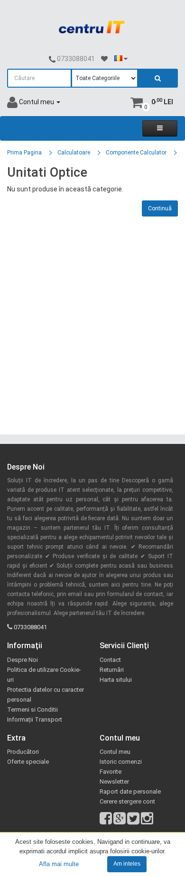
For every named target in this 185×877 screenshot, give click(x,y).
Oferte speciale (28, 761)
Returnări (112, 669)
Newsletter (114, 781)
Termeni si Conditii (32, 709)
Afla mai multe (59, 863)
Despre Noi (22, 659)
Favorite (110, 771)
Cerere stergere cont (127, 801)
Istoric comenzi (121, 761)
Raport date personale (130, 791)
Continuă (160, 208)
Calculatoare (73, 152)
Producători (23, 751)
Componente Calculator (136, 152)
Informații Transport (34, 719)
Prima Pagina (24, 152)
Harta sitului (116, 679)
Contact (110, 659)
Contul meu (115, 751)
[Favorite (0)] (104, 59)
